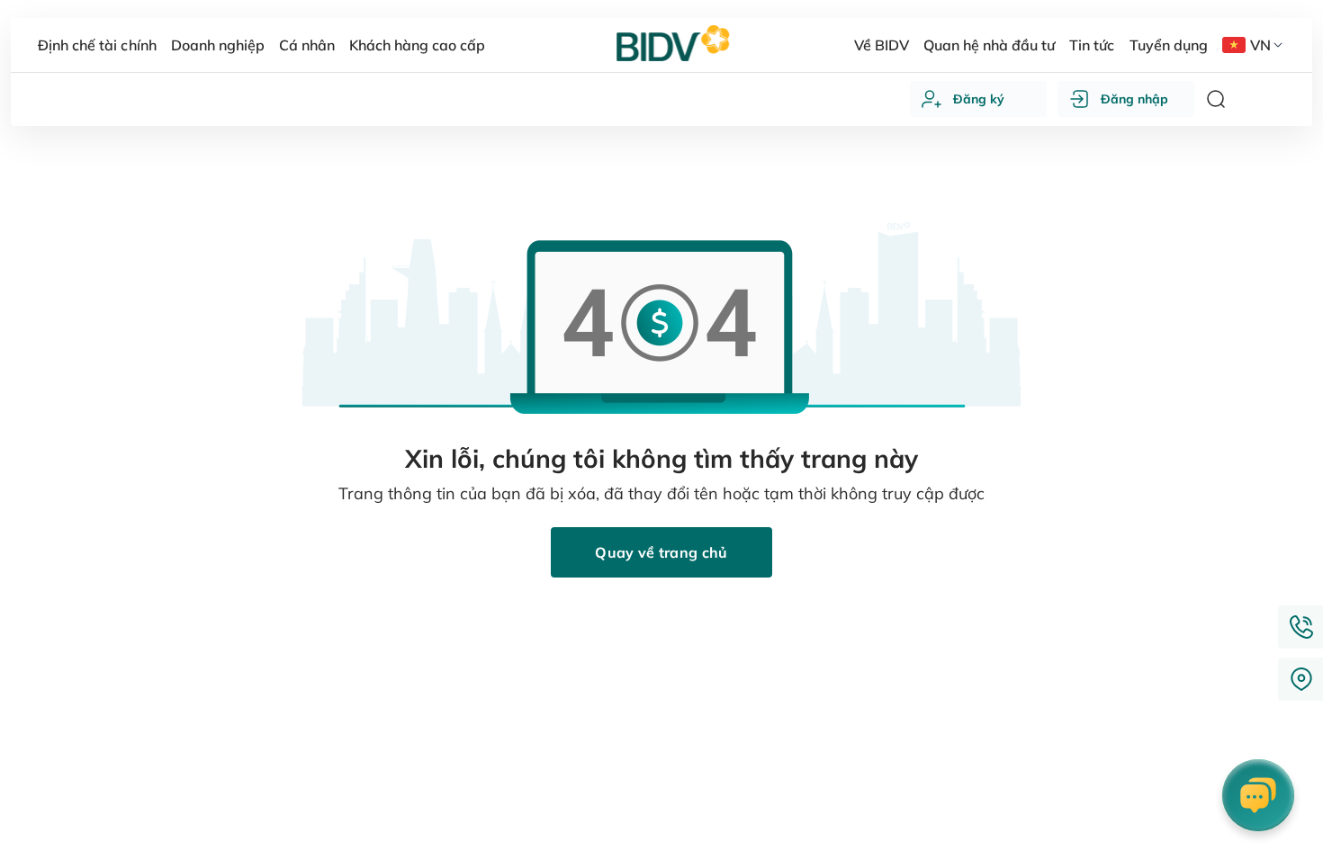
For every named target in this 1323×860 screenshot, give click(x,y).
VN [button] (1260, 45)
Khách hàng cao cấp (417, 45)
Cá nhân (307, 45)
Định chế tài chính (97, 45)
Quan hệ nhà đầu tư (989, 45)
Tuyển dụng (1169, 45)
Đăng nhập (1134, 99)
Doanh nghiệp (218, 45)
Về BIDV (881, 45)
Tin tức (1091, 45)
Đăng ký (978, 99)
